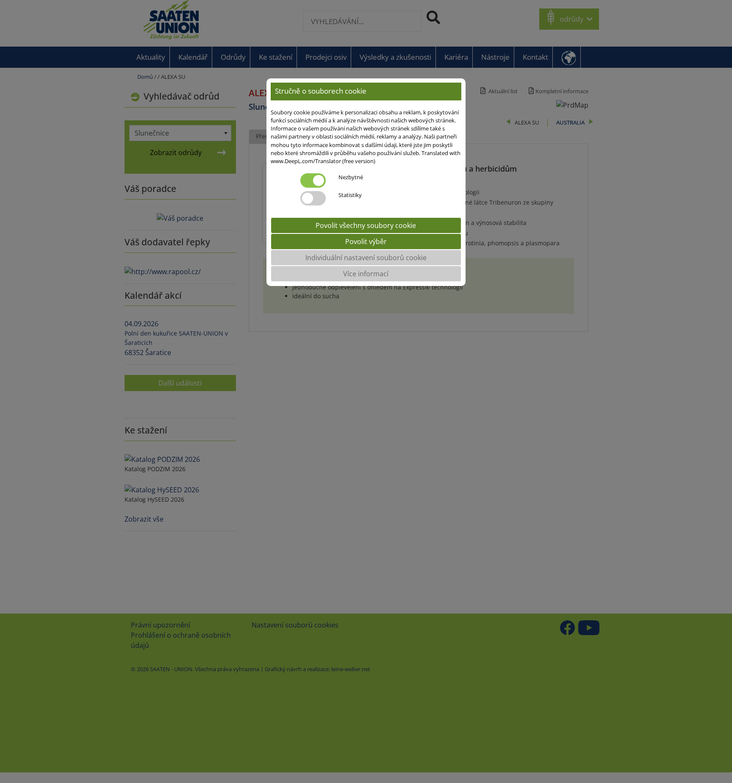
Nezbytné (350, 177)
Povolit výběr (366, 241)
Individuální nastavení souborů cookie (366, 257)
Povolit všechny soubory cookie (366, 225)
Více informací (365, 273)
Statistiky (350, 195)
